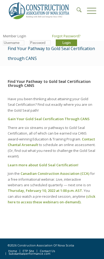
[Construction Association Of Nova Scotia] (43, 10)
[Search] (76, 10)
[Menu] (89, 10)
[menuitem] (76, 10)
